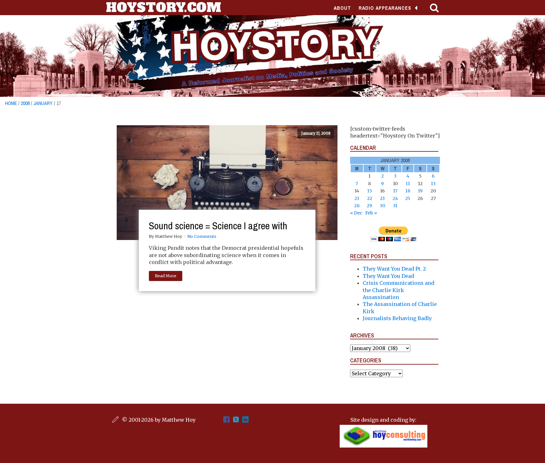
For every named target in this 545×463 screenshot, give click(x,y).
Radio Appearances (385, 7)
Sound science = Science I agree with (218, 225)
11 (408, 183)
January (43, 103)
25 (407, 198)
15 (369, 191)
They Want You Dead (388, 276)
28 (357, 205)
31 (395, 205)
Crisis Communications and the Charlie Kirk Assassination (398, 290)
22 (369, 198)
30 (382, 205)
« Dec (356, 213)
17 (395, 191)
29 (369, 205)
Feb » (371, 213)
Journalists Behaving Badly (397, 318)
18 (407, 191)
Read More (165, 275)
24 (395, 198)
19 (420, 191)
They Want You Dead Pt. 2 (394, 269)
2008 (25, 103)
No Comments (201, 236)
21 (357, 198)
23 (382, 198)
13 (433, 183)
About (342, 7)
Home (11, 103)
